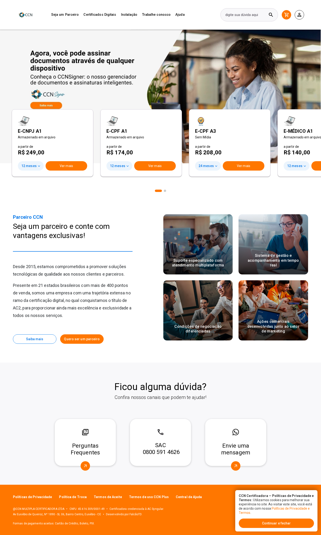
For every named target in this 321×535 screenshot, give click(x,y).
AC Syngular (155, 509)
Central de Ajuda (189, 497)
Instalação (129, 15)
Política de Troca (73, 497)
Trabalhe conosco (156, 15)
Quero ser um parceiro (82, 339)
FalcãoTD (135, 514)
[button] (158, 191)
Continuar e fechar (276, 523)
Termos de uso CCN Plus (149, 497)
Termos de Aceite (108, 497)
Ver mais (66, 166)
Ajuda (180, 15)
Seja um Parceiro (65, 15)
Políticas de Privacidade (32, 497)
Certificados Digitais (99, 15)
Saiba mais (34, 339)
